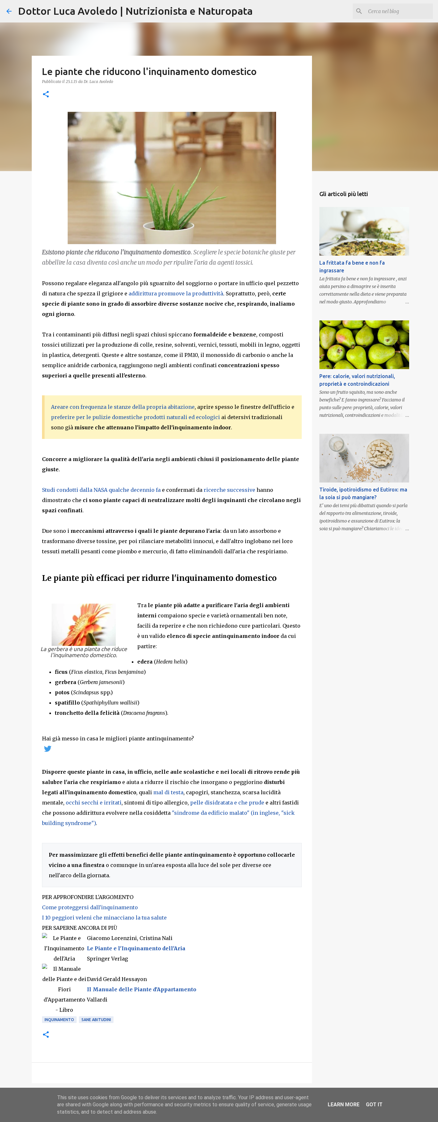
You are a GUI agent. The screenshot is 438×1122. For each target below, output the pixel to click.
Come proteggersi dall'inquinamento (90, 907)
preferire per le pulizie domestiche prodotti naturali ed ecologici (135, 417)
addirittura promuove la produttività (176, 293)
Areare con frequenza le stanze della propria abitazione (123, 407)
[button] (46, 94)
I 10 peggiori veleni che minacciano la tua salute (104, 917)
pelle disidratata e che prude (227, 802)
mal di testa (168, 792)
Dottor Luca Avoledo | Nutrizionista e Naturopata (135, 11)
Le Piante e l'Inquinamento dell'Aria (136, 948)
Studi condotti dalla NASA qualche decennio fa (101, 490)
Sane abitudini (96, 1020)
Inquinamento (59, 1020)
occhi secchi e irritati (94, 802)
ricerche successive (229, 490)
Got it (374, 1104)
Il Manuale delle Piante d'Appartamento (141, 989)
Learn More (343, 1104)
